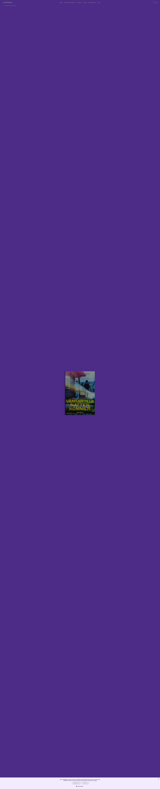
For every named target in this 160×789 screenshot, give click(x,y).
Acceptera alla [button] (76, 783)
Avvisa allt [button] (85, 783)
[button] (80, 786)
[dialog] (80, 394)
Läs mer (95, 780)
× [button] (158, 778)
